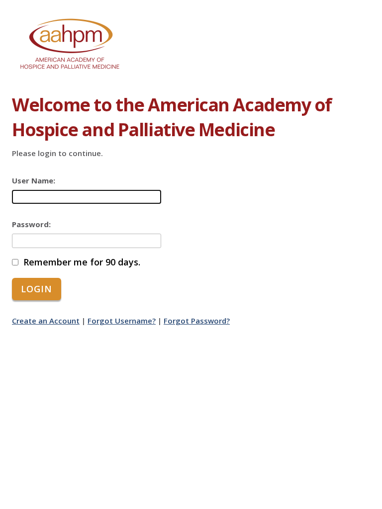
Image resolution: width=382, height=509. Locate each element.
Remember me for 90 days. (81, 262)
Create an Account (46, 321)
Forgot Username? (122, 321)
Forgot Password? (197, 321)
